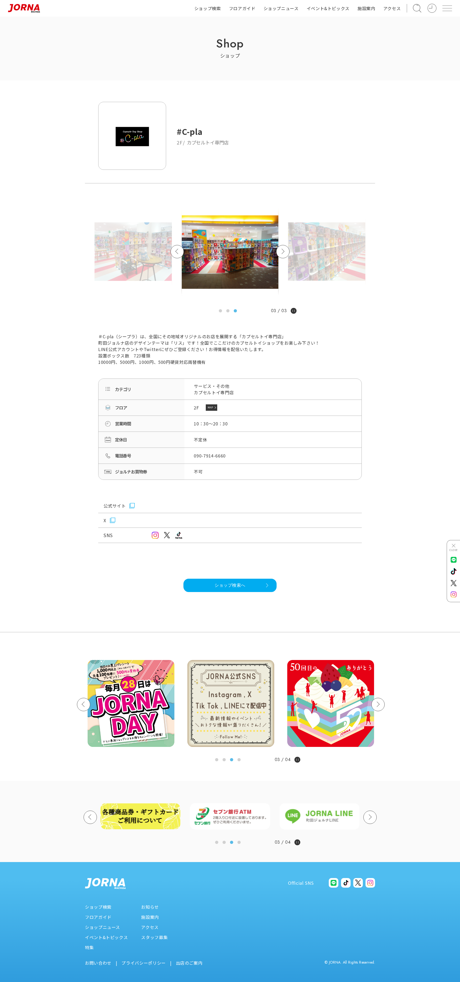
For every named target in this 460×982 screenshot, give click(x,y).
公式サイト (115, 505)
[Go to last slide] (177, 251)
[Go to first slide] (378, 704)
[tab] (220, 310)
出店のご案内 (189, 963)
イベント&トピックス (106, 937)
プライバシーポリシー (143, 963)
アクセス (392, 8)
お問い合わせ (98, 963)
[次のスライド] (282, 251)
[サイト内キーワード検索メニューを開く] (417, 8)
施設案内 (366, 8)
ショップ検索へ (230, 585)
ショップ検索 (207, 8)
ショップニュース (281, 8)
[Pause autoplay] (293, 311)
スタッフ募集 (154, 937)
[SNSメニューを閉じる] (453, 547)
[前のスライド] (83, 704)
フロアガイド (242, 8)
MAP (212, 407)
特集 (89, 947)
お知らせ (150, 907)
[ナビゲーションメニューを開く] (447, 8)
